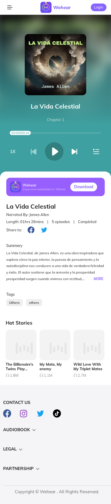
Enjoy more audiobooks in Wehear (44, 189)
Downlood (83, 186)
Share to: (14, 230)
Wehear (62, 7)
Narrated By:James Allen (27, 214)
